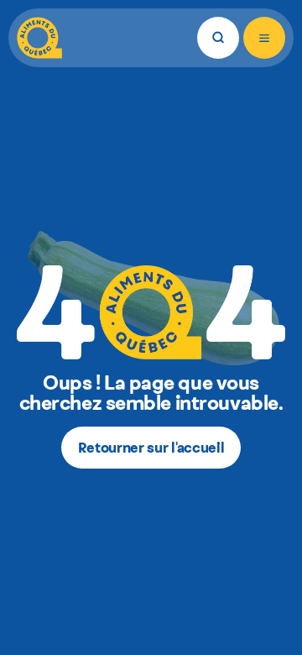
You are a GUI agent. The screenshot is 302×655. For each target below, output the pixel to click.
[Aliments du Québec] (39, 38)
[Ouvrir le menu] (264, 38)
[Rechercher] (218, 38)
